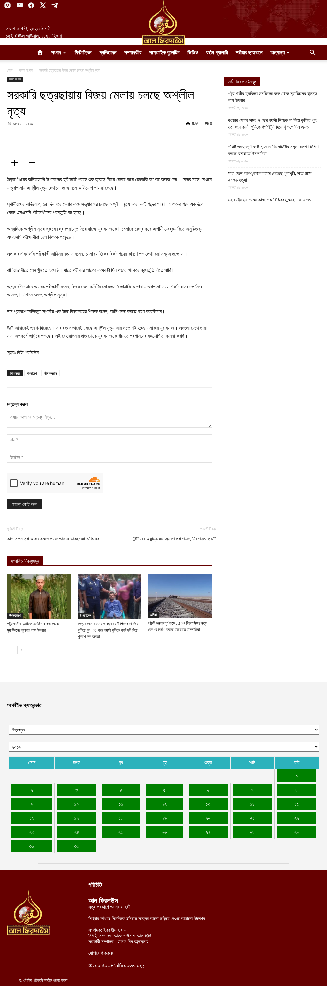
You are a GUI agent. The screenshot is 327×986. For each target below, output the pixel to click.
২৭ (208, 832)
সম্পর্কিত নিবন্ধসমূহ (25, 561)
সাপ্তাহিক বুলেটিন (164, 53)
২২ (296, 818)
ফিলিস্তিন (83, 53)
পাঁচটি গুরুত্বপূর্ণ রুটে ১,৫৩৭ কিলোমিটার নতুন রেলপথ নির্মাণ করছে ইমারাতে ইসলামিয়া (273, 150)
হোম (10, 70)
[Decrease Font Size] (34, 162)
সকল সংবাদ (26, 70)
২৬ (164, 832)
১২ (164, 804)
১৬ (31, 818)
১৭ (76, 818)
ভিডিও (192, 53)
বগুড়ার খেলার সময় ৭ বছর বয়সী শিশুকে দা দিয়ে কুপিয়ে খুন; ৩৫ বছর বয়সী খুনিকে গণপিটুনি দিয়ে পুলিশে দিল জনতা (108, 630)
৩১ (76, 846)
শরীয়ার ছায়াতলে (249, 53)
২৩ (31, 832)
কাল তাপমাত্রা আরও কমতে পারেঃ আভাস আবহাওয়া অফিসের (53, 539)
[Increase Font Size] (16, 162)
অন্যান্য (277, 53)
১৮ (120, 818)
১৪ (252, 804)
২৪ (76, 832)
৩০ (31, 846)
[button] (312, 53)
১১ (121, 804)
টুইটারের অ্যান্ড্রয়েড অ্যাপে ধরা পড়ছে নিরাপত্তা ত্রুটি (174, 539)
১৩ (208, 804)
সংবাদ (56, 53)
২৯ (296, 832)
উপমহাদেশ (15, 615)
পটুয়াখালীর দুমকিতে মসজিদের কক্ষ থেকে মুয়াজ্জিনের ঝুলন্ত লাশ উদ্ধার (272, 97)
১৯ (164, 818)
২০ (208, 818)
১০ (76, 804)
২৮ (252, 832)
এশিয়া (153, 615)
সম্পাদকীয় (132, 53)
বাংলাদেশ (32, 373)
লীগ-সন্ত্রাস (50, 373)
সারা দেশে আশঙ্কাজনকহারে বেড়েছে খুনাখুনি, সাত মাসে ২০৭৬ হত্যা (270, 176)
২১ (252, 818)
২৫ (120, 832)
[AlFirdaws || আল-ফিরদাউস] (163, 22)
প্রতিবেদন (108, 53)
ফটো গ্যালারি (217, 53)
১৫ (296, 804)
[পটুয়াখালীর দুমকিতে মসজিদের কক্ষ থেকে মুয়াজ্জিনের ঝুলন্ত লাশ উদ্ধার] (39, 596)
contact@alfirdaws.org (119, 965)
